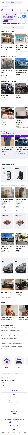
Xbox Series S (4, 343)
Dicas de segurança (14, 396)
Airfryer (22, 335)
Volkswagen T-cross (18, 327)
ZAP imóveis (14, 411)
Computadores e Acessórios (8, 385)
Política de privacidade (14, 400)
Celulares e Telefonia (6, 378)
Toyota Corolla (12, 333)
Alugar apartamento (5, 346)
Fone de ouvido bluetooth (18, 341)
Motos (2, 382)
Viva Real (14, 413)
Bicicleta (9, 343)
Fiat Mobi (24, 333)
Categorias (5, 10)
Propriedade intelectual (14, 402)
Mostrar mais (15, 390)
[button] (14, 2)
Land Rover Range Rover (15, 330)
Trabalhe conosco (14, 407)
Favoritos (16, 10)
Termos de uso (14, 398)
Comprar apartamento (17, 343)
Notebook (16, 338)
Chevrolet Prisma (4, 333)
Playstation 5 (3, 338)
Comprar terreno (4, 348)
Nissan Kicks (18, 333)
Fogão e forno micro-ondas (6, 341)
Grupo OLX (14, 409)
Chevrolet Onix (4, 327)
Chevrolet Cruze (4, 335)
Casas (2, 387)
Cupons (23, 10)
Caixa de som (10, 338)
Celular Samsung (16, 335)
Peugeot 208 (10, 327)
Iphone (10, 335)
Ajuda (14, 394)
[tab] (7, 374)
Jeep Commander (5, 330)
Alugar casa (19, 346)
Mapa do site (14, 405)
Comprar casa (13, 346)
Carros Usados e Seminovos (8, 380)
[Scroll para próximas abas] (26, 374)
